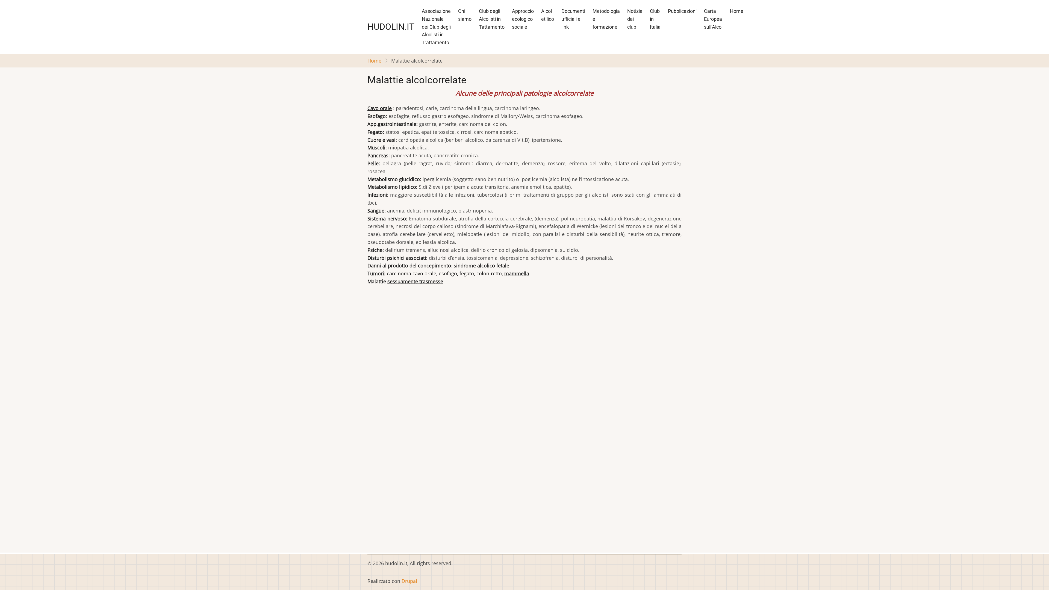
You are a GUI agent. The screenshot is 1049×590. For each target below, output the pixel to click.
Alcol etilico (547, 15)
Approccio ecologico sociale (523, 19)
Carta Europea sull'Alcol (713, 19)
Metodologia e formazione (606, 19)
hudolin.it (390, 27)
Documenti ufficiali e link (573, 19)
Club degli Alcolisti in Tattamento (492, 19)
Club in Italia (655, 19)
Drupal (409, 581)
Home (736, 11)
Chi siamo (465, 15)
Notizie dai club (635, 19)
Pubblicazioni (682, 11)
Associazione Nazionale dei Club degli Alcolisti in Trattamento (436, 26)
